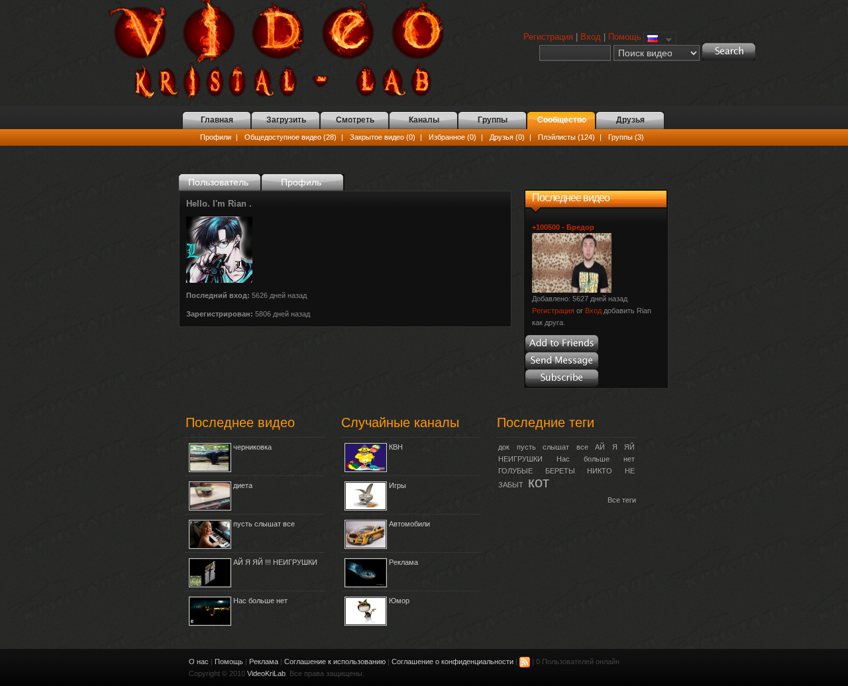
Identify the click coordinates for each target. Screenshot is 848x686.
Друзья (630, 119)
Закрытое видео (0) (382, 137)
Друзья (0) (507, 137)
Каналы (424, 119)
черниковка (252, 447)
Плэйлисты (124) (566, 137)
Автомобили (409, 524)
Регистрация (548, 37)
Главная (217, 119)
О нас (199, 661)
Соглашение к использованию (335, 661)
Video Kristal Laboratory (284, 49)
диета (242, 485)
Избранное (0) (452, 137)
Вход (590, 37)
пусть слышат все (264, 524)
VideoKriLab (266, 673)
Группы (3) (626, 137)
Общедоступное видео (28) (290, 137)
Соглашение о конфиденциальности (452, 661)
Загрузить (286, 119)
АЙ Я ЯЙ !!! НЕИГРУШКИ (275, 562)
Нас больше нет (260, 601)
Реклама (403, 562)
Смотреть (355, 119)
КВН (396, 447)
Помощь (624, 37)
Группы (492, 119)
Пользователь (218, 182)
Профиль (301, 182)
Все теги (622, 500)
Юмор (399, 601)
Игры (397, 485)
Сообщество (561, 119)
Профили (215, 137)
